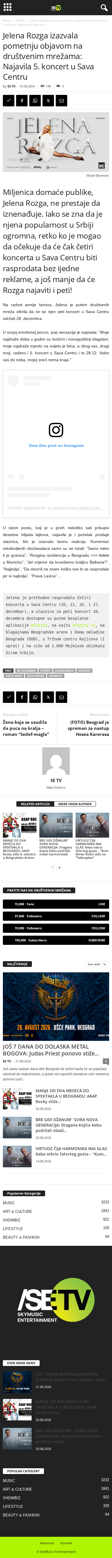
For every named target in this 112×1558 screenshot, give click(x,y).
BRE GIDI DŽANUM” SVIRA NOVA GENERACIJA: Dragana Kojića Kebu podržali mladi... (69, 1125)
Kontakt (66, 1543)
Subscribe (96, 940)
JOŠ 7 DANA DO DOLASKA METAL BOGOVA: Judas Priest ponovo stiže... (51, 1050)
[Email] (61, 100)
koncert (84, 671)
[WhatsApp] (35, 100)
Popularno (14, 676)
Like (102, 904)
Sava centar (35, 676)
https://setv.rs (56, 787)
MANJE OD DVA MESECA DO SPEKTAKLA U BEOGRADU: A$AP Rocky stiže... (66, 1096)
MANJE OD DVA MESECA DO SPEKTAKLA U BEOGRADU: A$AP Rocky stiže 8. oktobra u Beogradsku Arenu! (19, 849)
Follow (98, 916)
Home (7, 20)
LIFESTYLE (13, 1229)
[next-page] (59, 867)
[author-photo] (56, 761)
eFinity (39, 625)
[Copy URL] (8, 100)
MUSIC (20, 20)
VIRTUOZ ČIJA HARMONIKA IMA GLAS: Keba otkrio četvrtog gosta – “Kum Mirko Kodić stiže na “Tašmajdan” (92, 849)
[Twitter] (48, 100)
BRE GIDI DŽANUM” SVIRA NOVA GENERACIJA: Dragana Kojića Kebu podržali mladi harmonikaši (55, 847)
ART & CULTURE (17, 1211)
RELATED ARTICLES (35, 804)
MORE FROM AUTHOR (75, 804)
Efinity (45, 671)
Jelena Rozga (64, 671)
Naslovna (47, 1543)
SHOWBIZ (11, 1220)
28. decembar (26, 671)
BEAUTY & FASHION (21, 1237)
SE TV (11, 86)
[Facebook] (22, 100)
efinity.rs (83, 625)
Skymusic (55, 676)
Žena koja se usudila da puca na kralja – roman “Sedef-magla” (26, 728)
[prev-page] (52, 867)
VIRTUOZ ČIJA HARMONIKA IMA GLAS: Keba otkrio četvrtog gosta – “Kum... (72, 1151)
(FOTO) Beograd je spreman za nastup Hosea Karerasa (88, 728)
